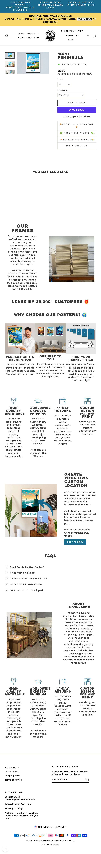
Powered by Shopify (50, 844)
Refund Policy (12, 771)
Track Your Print (72, 31)
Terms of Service (13, 780)
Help (71, 40)
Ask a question (77, 145)
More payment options (77, 116)
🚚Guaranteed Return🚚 (76, 139)
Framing (63, 90)
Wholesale (72, 35)
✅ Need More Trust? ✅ (76, 133)
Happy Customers (29, 37)
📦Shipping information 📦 (76, 125)
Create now (75, 542)
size (60, 79)
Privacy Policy (12, 767)
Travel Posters (28, 33)
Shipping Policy (12, 776)
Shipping (61, 74)
